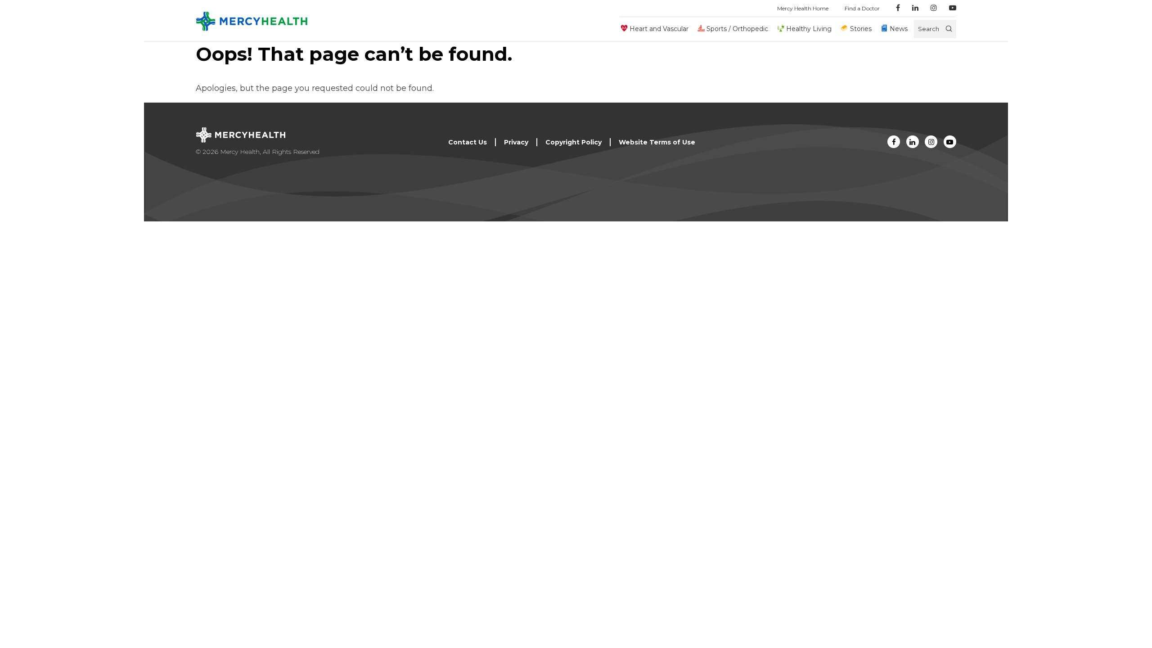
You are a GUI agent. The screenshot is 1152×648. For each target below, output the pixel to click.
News (899, 29)
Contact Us (467, 142)
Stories (860, 29)
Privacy (516, 142)
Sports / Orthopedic (737, 29)
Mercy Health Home (802, 8)
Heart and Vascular (659, 29)
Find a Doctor (862, 8)
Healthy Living (809, 29)
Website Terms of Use (657, 142)
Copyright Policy (573, 142)
